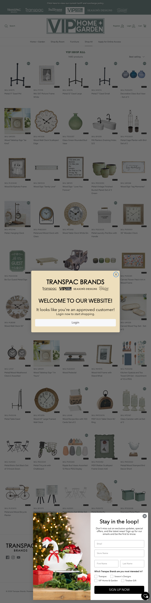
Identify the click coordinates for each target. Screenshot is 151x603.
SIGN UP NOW (119, 589)
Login (75, 322)
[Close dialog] (116, 274)
